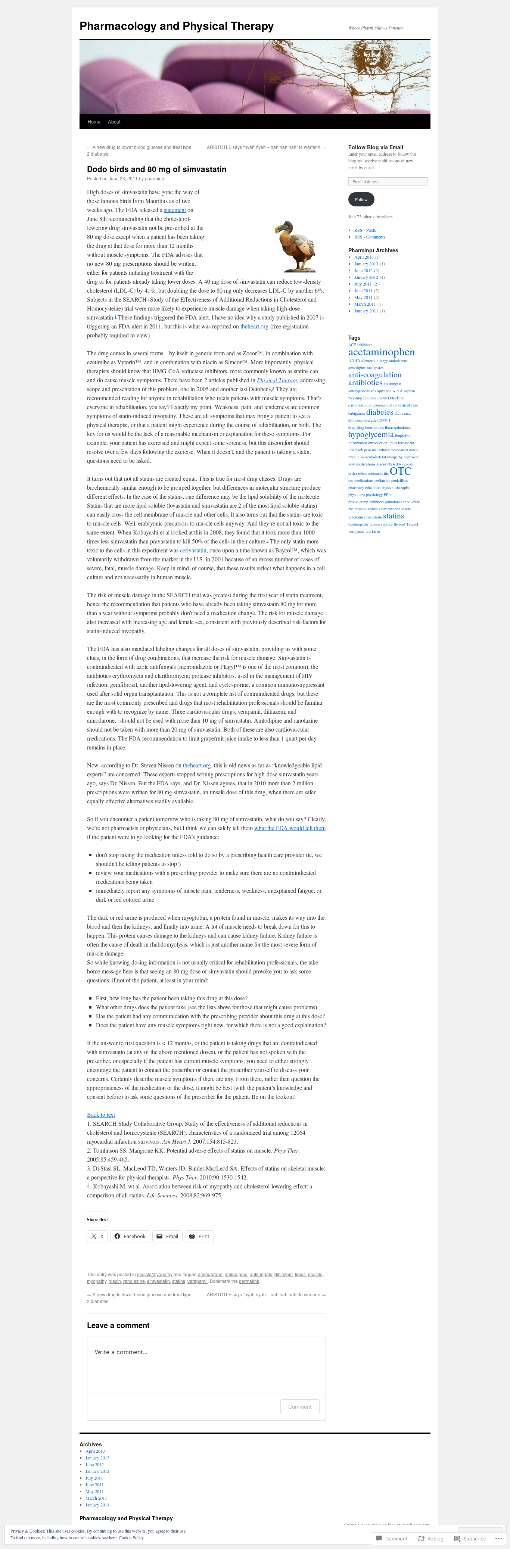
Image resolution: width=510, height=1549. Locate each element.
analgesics (375, 367)
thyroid (399, 524)
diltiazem (283, 1274)
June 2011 (363, 290)
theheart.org (254, 326)
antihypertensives (362, 390)
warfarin (373, 531)
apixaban (384, 390)
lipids (300, 1274)
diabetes (380, 411)
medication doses (404, 449)
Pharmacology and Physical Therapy (177, 25)
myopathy (96, 1281)
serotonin (355, 517)
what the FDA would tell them (290, 828)
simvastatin (158, 1281)
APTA (397, 390)
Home (94, 121)
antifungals (261, 1274)
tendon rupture (381, 524)
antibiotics (365, 382)
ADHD (354, 360)
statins (178, 1281)
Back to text (101, 1114)
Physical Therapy (277, 380)
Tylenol (412, 524)
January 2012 (366, 277)
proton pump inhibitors (366, 501)
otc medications (360, 480)
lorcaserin (406, 442)
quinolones (393, 501)
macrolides (380, 449)
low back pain (359, 449)
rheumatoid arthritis (364, 508)
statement (175, 210)
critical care (408, 405)
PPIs (387, 494)
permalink (249, 1281)
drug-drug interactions (366, 427)
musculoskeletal (373, 456)
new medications (361, 464)
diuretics (371, 420)
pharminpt (155, 178)
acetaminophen (381, 351)
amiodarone (210, 1274)
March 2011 (365, 304)
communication (385, 405)
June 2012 (363, 270)
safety (406, 508)
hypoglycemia (371, 433)
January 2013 (366, 264)
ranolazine (134, 1281)
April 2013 (364, 257)
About (114, 121)
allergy (382, 360)
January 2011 (366, 311)
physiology (374, 494)
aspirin (409, 390)
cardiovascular (360, 405)
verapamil (197, 1281)
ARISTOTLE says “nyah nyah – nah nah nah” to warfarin (266, 147)
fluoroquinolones (398, 427)
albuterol (368, 360)
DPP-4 (384, 420)
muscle (315, 1274)
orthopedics (357, 473)
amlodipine (236, 1274)
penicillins (399, 480)
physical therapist (396, 487)
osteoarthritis (378, 473)
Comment (300, 1406)
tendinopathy (358, 524)
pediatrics (382, 480)
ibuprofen (402, 435)
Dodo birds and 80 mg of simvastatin (157, 168)
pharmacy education (364, 487)
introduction (377, 442)
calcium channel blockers (383, 398)
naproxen (411, 456)
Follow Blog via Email (375, 147)
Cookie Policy (131, 1537)
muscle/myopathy (154, 1274)
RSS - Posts (365, 230)
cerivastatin (193, 550)
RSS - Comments (369, 237)
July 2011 (363, 284)
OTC (401, 470)
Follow (361, 199)
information (357, 442)
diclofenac (403, 413)
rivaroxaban (390, 508)
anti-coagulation (375, 374)
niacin (115, 1281)
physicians (356, 494)
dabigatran (356, 413)
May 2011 (363, 297)
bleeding (355, 398)
